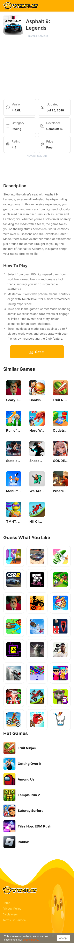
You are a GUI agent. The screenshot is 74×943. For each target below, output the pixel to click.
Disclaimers (10, 914)
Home (6, 902)
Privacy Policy (11, 908)
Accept (63, 937)
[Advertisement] (37, 67)
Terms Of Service (14, 920)
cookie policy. (31, 939)
